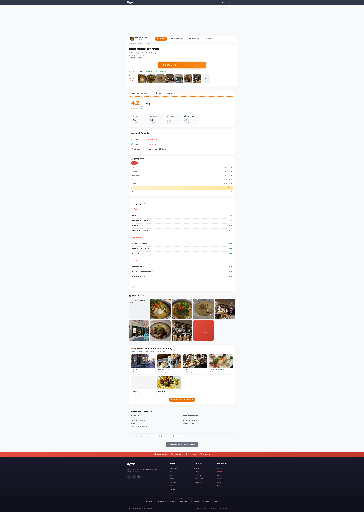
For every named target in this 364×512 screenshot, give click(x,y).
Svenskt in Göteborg (137, 423)
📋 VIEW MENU (169, 65)
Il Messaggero (160, 501)
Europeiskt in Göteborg (138, 420)
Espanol (219, 475)
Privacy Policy (198, 475)
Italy (171, 471)
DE (233, 2)
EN (222, 2)
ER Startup (206, 501)
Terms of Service (199, 479)
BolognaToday (195, 501)
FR (229, 2)
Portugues (220, 486)
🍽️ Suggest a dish (152, 436)
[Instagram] (134, 477)
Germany (173, 482)
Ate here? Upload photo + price (142, 93)
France (172, 475)
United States (174, 486)
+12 (206, 78)
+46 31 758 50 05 (151, 139)
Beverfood (183, 501)
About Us (196, 468)
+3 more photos (203, 330)
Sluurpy (172, 489)
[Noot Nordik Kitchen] (133, 78)
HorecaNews (172, 501)
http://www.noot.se (151, 144)
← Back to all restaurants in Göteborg (182, 445)
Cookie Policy (198, 482)
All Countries (174, 468)
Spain (172, 479)
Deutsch (219, 482)
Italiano (219, 468)
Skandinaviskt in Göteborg (139, 426)
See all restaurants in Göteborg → (182, 399)
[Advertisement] (182, 20)
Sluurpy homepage (188, 423)
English (219, 471)
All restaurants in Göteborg (191, 420)
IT (219, 2)
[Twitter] (139, 477)
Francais (219, 479)
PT (236, 2)
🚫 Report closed (177, 436)
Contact (196, 471)
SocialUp (216, 501)
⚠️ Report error (165, 436)
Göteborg (135, 43)
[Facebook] (129, 477)
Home (130, 43)
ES (226, 2)
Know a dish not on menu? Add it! (167, 93)
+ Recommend (161, 71)
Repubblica (148, 501)
